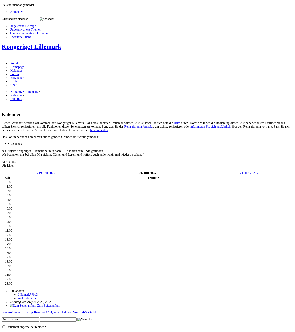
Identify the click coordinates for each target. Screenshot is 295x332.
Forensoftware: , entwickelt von (50, 312)
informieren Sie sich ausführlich (210, 126)
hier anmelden (99, 130)
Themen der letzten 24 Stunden (29, 33)
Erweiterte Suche (20, 37)
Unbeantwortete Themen (25, 29)
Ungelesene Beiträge (23, 26)
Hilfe (177, 123)
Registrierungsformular (138, 126)
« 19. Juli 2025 (45, 173)
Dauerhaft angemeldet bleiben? (26, 327)
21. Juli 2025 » (249, 173)
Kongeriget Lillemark (31, 46)
